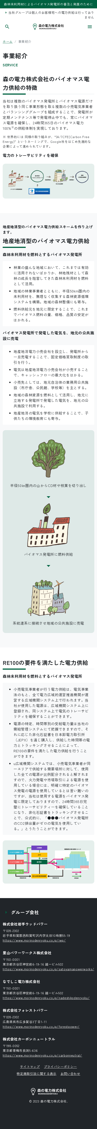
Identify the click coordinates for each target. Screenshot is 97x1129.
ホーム (8, 41)
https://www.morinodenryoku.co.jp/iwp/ (34, 940)
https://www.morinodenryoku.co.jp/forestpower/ (41, 1026)
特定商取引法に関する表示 (36, 1073)
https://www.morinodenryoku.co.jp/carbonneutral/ (42, 1055)
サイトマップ (30, 1066)
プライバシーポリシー (60, 1066)
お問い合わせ (70, 1073)
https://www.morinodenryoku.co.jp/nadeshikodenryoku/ (46, 997)
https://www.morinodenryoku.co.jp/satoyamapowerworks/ (48, 969)
